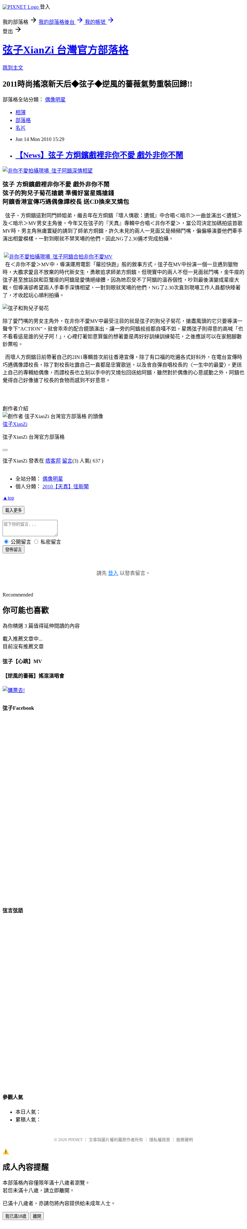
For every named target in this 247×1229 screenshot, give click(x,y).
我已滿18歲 (15, 1216)
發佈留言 (13, 549)
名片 (20, 128)
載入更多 (13, 510)
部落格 (23, 120)
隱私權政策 (159, 1139)
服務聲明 (184, 1139)
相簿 (20, 112)
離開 (37, 1216)
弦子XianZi (15, 424)
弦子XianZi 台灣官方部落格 (66, 50)
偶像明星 (55, 99)
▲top (8, 498)
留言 (67, 461)
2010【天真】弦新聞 (65, 486)
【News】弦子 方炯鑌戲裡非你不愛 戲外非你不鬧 (99, 155)
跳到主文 (13, 67)
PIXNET (75, 1139)
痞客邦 (53, 461)
